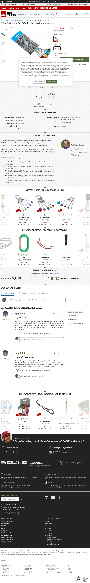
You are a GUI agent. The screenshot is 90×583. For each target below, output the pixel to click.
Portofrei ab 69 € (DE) (10, 4)
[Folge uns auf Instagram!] (48, 498)
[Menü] (88, 576)
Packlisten (4, 569)
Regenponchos (28, 568)
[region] (46, 72)
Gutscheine (48, 530)
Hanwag (70, 569)
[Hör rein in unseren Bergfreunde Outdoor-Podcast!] (60, 498)
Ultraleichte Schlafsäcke (52, 568)
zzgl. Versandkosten (59, 30)
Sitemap (23, 575)
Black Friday (5, 572)
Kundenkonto (49, 526)
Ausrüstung (38, 14)
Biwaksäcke (49, 571)
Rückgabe (4, 530)
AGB (2, 535)
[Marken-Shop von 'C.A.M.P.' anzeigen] (5, 29)
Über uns (47, 521)
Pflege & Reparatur (7, 571)
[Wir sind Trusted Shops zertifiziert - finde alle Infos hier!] (50, 452)
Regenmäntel (27, 567)
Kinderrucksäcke (50, 569)
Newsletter (48, 528)
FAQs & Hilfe (4, 526)
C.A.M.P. (5, 23)
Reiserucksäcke (50, 567)
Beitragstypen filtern (75, 312)
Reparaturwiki (56, 544)
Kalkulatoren (5, 567)
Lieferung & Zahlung (7, 521)
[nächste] (87, 206)
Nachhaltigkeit (49, 542)
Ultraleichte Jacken (29, 571)
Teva (69, 565)
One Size (57, 48)
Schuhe (30, 14)
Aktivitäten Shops (6, 565)
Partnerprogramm (50, 533)
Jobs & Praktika (49, 524)
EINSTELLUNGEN (38, 81)
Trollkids (70, 572)
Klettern (46, 14)
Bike (52, 14)
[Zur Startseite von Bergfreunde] (9, 14)
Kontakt (3, 528)
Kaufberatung (5, 568)
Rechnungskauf (30, 4)
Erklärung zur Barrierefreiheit (53, 540)
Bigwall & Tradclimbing (17, 20)
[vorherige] (3, 206)
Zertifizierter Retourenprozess (73, 463)
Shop (2, 1)
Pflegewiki (48, 544)
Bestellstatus (5, 524)
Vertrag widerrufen (6, 542)
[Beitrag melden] (62, 314)
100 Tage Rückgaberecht (55, 4)
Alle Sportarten (67, 14)
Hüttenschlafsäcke (51, 565)
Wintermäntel (27, 569)
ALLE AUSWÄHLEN (51, 81)
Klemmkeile (28, 20)
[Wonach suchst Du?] (87, 14)
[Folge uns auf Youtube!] (54, 498)
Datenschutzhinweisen (63, 76)
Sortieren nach (73, 320)
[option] (30, 46)
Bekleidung (22, 14)
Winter (58, 14)
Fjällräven (70, 571)
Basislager (9, 1)
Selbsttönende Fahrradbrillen (53, 572)
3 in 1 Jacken (27, 565)
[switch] (85, 580)
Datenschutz (8, 535)
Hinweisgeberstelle (50, 537)
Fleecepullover (27, 572)
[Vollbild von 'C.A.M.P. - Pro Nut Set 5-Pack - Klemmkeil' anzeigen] (12, 27)
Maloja (69, 568)
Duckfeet (70, 567)
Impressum (48, 535)
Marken (76, 14)
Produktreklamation (7, 533)
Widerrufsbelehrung (7, 539)
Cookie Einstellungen (7, 537)
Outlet (83, 14)
